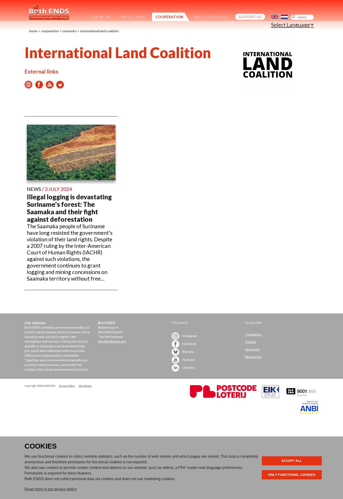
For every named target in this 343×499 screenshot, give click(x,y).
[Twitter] (60, 86)
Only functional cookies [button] (291, 475)
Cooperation (50, 31)
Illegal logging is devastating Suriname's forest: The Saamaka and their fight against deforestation (69, 208)
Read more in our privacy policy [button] (50, 489)
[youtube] (50, 86)
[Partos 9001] (301, 397)
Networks (70, 31)
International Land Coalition (99, 31)
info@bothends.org (112, 341)
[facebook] (39, 86)
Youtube (188, 359)
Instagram (189, 335)
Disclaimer (85, 385)
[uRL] (28, 86)
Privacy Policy (67, 385)
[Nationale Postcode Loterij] (223, 397)
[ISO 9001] (270, 397)
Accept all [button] (291, 461)
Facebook (189, 343)
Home (33, 31)
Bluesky (188, 351)
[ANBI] (309, 412)
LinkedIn (188, 367)
